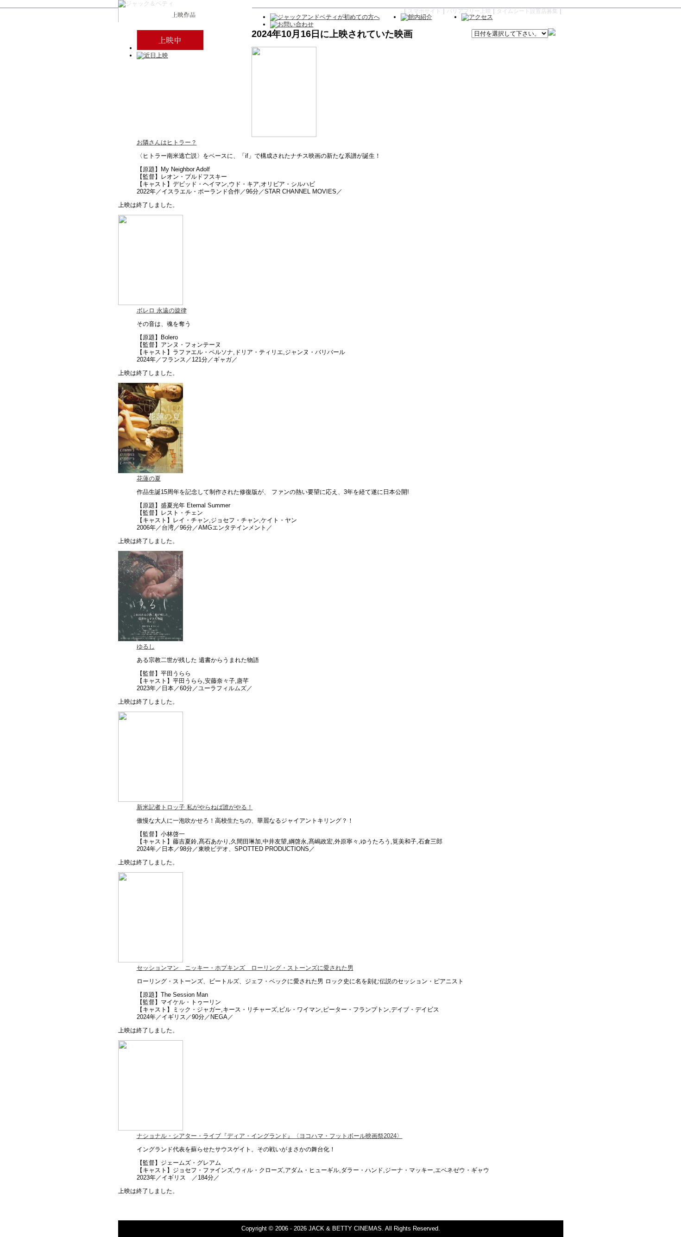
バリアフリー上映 (469, 11)
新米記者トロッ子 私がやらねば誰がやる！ (195, 807)
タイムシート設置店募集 (527, 11)
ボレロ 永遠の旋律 (162, 310)
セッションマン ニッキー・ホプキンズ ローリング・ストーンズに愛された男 (245, 967)
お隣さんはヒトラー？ (167, 142)
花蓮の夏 (149, 478)
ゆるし (146, 646)
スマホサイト (424, 11)
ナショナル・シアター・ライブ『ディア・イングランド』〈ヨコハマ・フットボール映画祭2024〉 (270, 1135)
